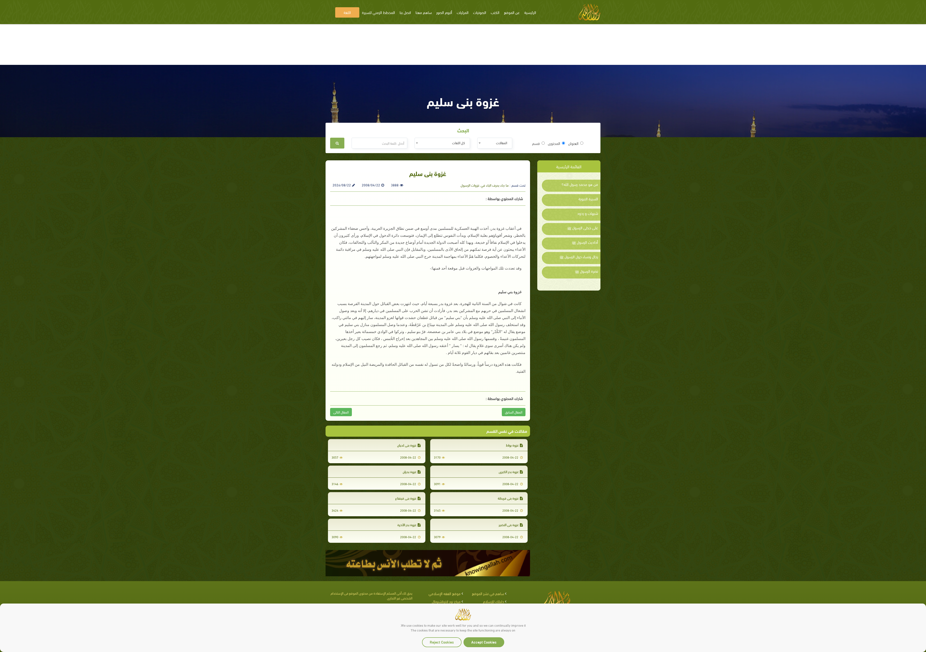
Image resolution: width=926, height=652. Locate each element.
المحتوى (554, 143)
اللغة (347, 12)
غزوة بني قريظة (508, 498)
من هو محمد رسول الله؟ (580, 184)
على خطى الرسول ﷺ (582, 227)
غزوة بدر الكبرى (509, 471)
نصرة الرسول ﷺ (586, 271)
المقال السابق (513, 411)
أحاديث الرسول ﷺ (585, 242)
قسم (536, 143)
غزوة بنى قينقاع (405, 498)
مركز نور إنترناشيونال (446, 601)
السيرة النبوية (588, 199)
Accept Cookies (484, 642)
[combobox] (494, 143)
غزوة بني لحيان (406, 445)
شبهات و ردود (587, 213)
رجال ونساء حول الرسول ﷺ (578, 256)
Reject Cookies (442, 642)
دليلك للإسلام (493, 601)
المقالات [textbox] (501, 142)
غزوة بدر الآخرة (406, 524)
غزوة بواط (512, 445)
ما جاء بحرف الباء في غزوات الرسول (485, 185)
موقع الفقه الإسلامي (445, 593)
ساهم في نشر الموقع (488, 593)
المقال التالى (341, 411)
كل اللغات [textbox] (458, 142)
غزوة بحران (409, 471)
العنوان (573, 143)
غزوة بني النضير (509, 524)
